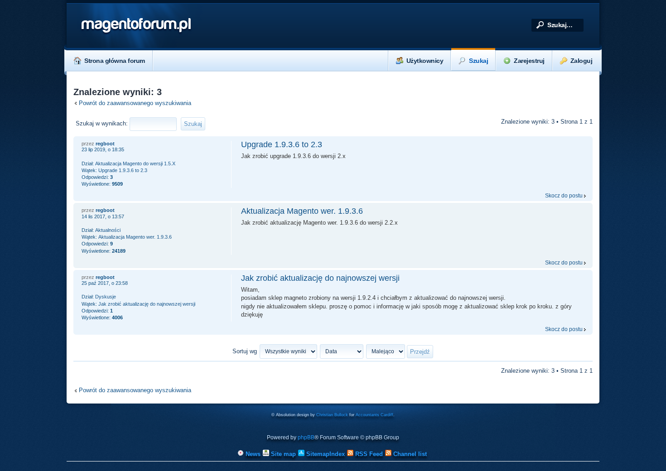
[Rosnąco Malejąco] (400, 351)
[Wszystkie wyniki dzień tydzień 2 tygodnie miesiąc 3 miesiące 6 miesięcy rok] (288, 351)
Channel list (409, 454)
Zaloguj (581, 60)
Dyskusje (105, 296)
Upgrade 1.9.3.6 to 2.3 (281, 144)
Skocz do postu (564, 195)
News (252, 454)
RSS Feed (368, 454)
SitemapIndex (324, 454)
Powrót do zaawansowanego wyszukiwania (135, 103)
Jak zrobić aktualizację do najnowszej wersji (320, 278)
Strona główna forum (114, 60)
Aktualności (108, 230)
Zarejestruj (529, 60)
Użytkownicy (425, 60)
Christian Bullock (332, 415)
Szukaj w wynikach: (103, 123)
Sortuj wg (244, 351)
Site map (282, 454)
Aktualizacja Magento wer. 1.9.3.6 (302, 211)
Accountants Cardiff (374, 415)
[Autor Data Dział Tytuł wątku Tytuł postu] (342, 351)
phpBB (306, 437)
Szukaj (478, 60)
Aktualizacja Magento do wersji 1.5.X (135, 163)
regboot (105, 143)
